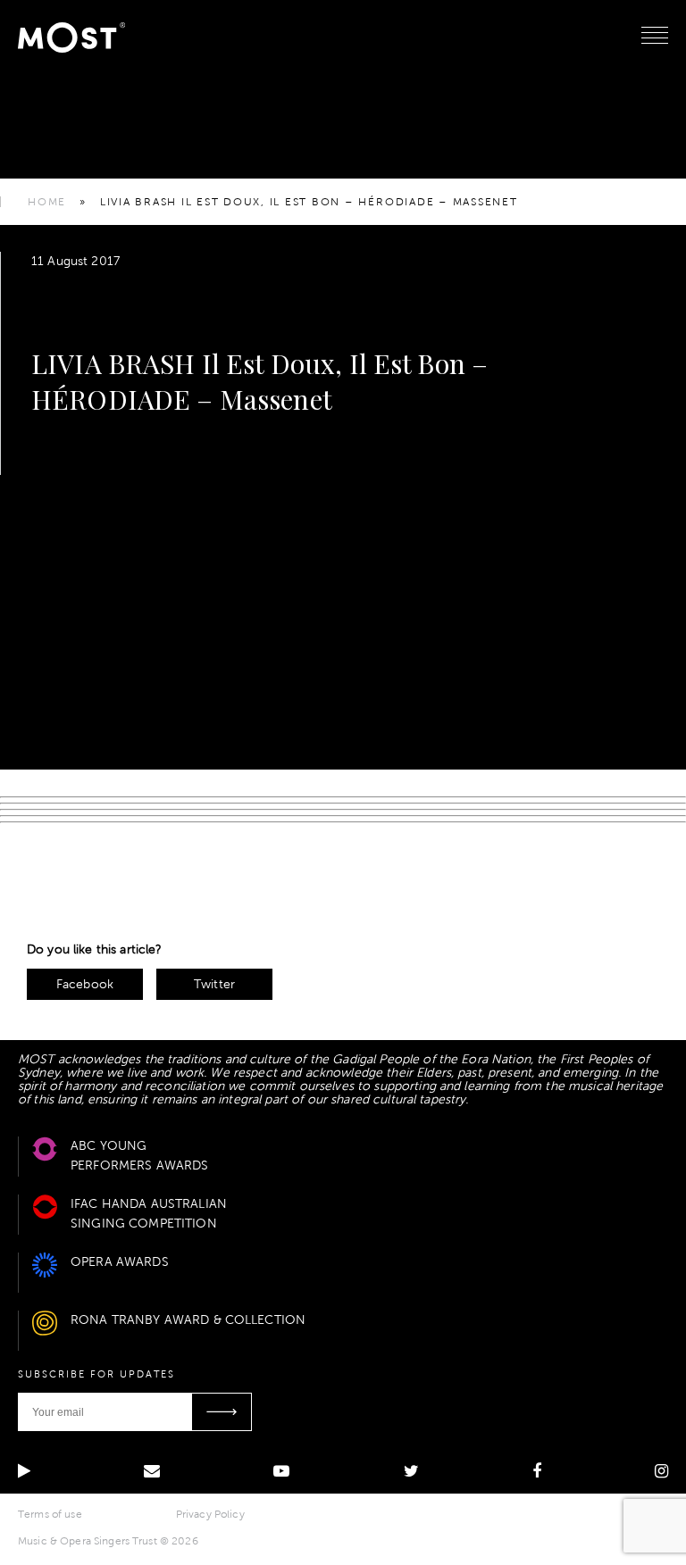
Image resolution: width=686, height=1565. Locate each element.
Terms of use (50, 1514)
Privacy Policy (210, 1514)
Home (47, 201)
